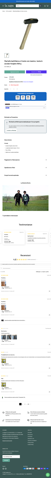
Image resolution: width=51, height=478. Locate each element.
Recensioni (30, 434)
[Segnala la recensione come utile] (49, 291)
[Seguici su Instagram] (6, 469)
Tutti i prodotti (9, 11)
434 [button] (28, 404)
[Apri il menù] (3, 5)
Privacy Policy (31, 442)
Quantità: (6, 89)
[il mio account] (45, 5)
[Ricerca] (40, 5)
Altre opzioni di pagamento (36, 74)
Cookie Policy (31, 444)
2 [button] (22, 404)
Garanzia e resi (31, 438)
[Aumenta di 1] (17, 89)
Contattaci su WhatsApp (11, 130)
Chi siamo (30, 432)
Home (3, 11)
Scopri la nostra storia (7, 440)
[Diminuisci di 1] (10, 89)
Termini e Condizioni (32, 440)
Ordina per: (38, 271)
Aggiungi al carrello (14, 71)
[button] (9, 241)
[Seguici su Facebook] (3, 469)
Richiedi (6, 460)
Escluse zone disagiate (28, 81)
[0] (47, 6)
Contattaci (30, 436)
